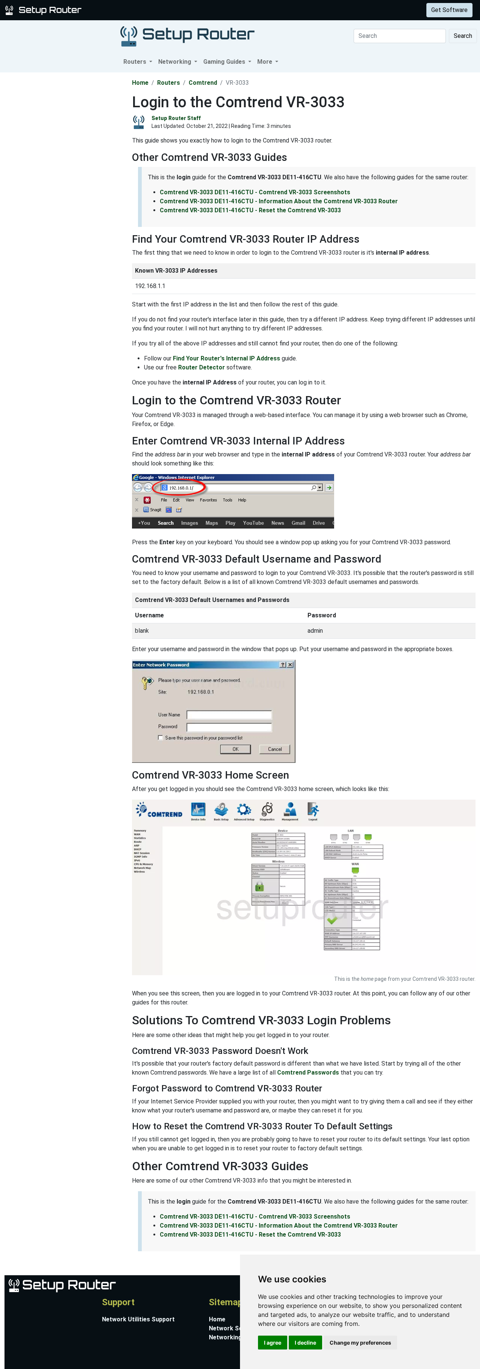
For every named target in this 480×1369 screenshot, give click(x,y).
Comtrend (203, 82)
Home (140, 82)
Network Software (235, 1328)
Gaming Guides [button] (225, 61)
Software (187, 10)
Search (463, 35)
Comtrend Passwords (308, 1072)
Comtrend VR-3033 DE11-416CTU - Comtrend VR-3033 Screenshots (255, 192)
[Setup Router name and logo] (44, 9)
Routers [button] (135, 61)
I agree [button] (272, 1342)
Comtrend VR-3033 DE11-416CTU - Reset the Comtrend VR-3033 (250, 210)
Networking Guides (235, 1337)
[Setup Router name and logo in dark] (187, 35)
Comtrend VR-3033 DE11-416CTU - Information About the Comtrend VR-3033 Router (279, 201)
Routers (117, 10)
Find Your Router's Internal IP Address (226, 358)
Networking (151, 10)
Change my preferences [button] (360, 1342)
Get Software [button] (449, 10)
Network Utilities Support (138, 1319)
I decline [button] (305, 1342)
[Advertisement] (65, 184)
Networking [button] (175, 61)
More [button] (265, 61)
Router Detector (201, 367)
